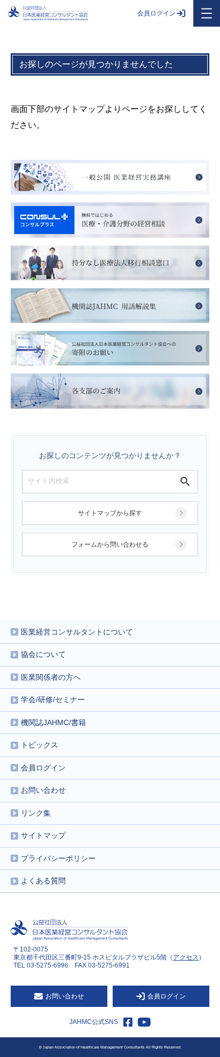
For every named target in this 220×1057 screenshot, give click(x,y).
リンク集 (36, 813)
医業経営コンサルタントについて (77, 632)
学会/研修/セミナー (53, 699)
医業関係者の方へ (51, 677)
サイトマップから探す (110, 513)
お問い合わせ (43, 790)
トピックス (39, 745)
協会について (43, 654)
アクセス (186, 957)
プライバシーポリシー (58, 858)
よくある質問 (43, 880)
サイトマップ (43, 835)
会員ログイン (156, 13)
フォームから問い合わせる (110, 544)
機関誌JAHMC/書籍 (53, 722)
